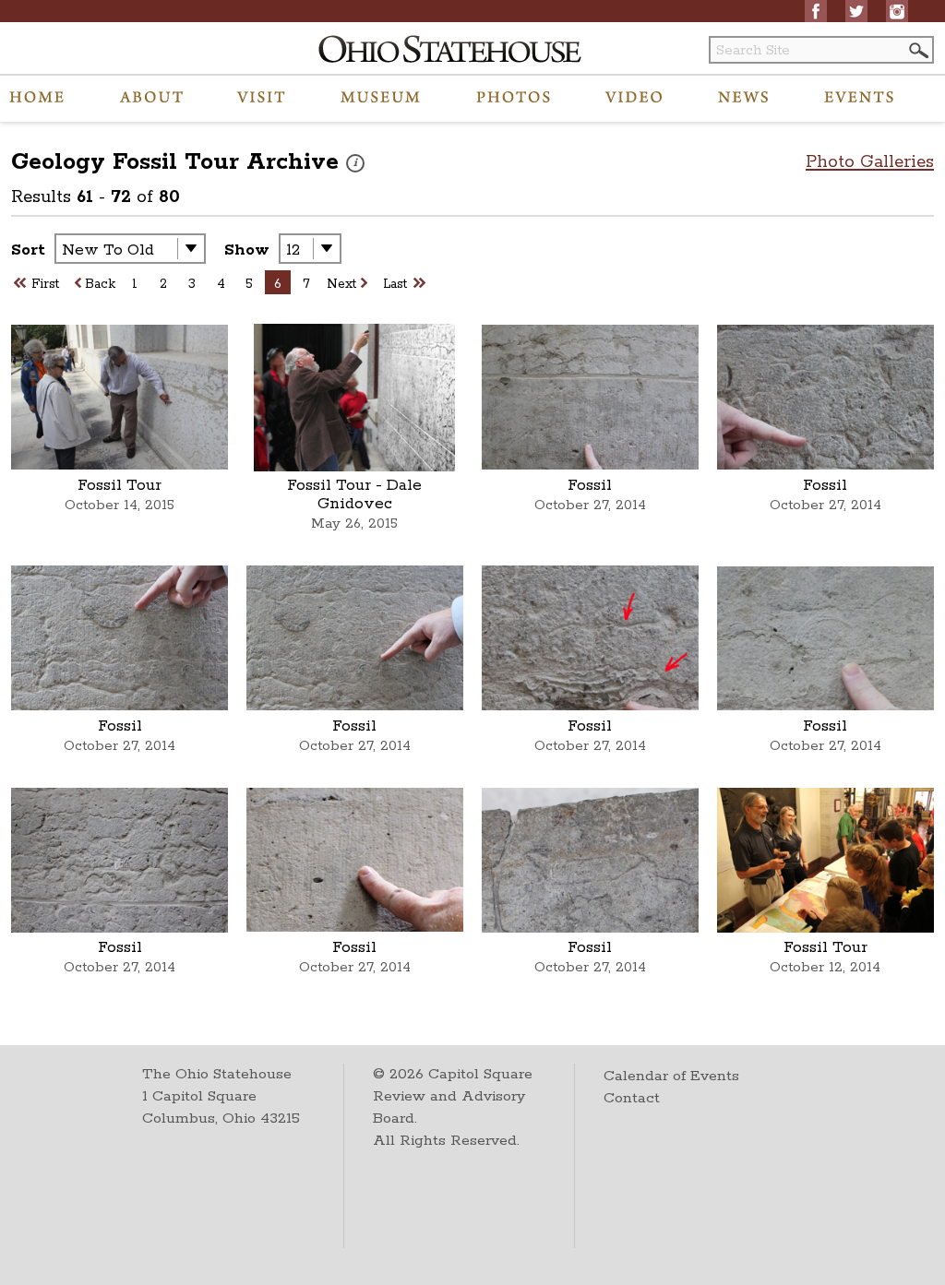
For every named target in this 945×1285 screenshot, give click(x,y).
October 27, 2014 (590, 505)
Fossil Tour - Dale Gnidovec (354, 494)
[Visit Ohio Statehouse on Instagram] (897, 11)
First (45, 284)
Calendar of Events (671, 1076)
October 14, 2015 (119, 505)
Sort (28, 250)
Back (100, 284)
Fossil (590, 485)
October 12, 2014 (825, 967)
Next (341, 284)
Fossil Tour (119, 485)
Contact (632, 1098)
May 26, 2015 (354, 523)
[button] (917, 50)
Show (246, 250)
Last (395, 284)
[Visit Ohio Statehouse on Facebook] (816, 11)
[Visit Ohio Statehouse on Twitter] (856, 11)
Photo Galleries (870, 162)
